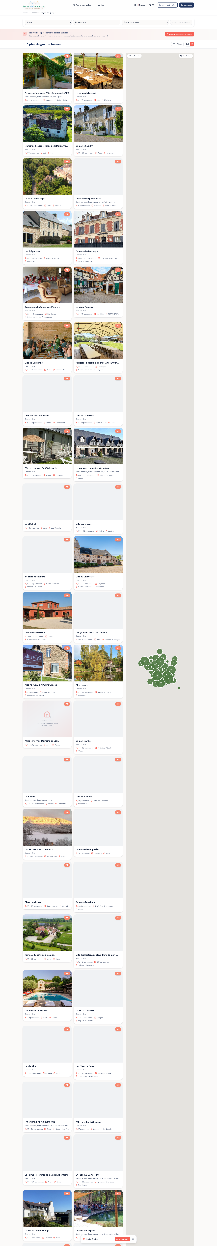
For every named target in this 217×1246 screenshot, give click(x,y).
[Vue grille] (187, 44)
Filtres (179, 44)
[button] (179, 688)
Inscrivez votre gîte (167, 5)
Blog (102, 5)
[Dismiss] (132, 1239)
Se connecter (186, 5)
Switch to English (122, 1239)
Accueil (26, 13)
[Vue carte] (192, 44)
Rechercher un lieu (83, 5)
